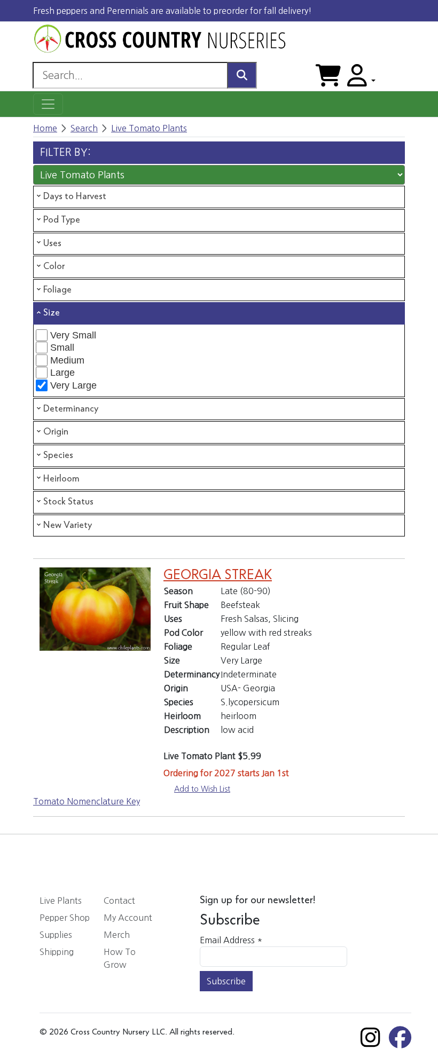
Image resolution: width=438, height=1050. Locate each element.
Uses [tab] (52, 243)
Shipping (57, 952)
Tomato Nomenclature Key (86, 801)
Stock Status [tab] (68, 502)
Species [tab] (58, 455)
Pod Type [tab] (61, 220)
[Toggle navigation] (48, 104)
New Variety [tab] (67, 525)
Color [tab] (54, 266)
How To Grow (120, 958)
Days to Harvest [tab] (74, 196)
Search (84, 128)
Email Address (231, 940)
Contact (119, 900)
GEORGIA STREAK (217, 575)
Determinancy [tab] (70, 409)
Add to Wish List (202, 789)
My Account (128, 917)
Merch (117, 934)
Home (45, 128)
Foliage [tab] (57, 290)
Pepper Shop (65, 917)
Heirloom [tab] (61, 479)
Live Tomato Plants (149, 128)
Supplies (56, 934)
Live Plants (61, 900)
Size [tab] (51, 313)
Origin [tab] (55, 432)
